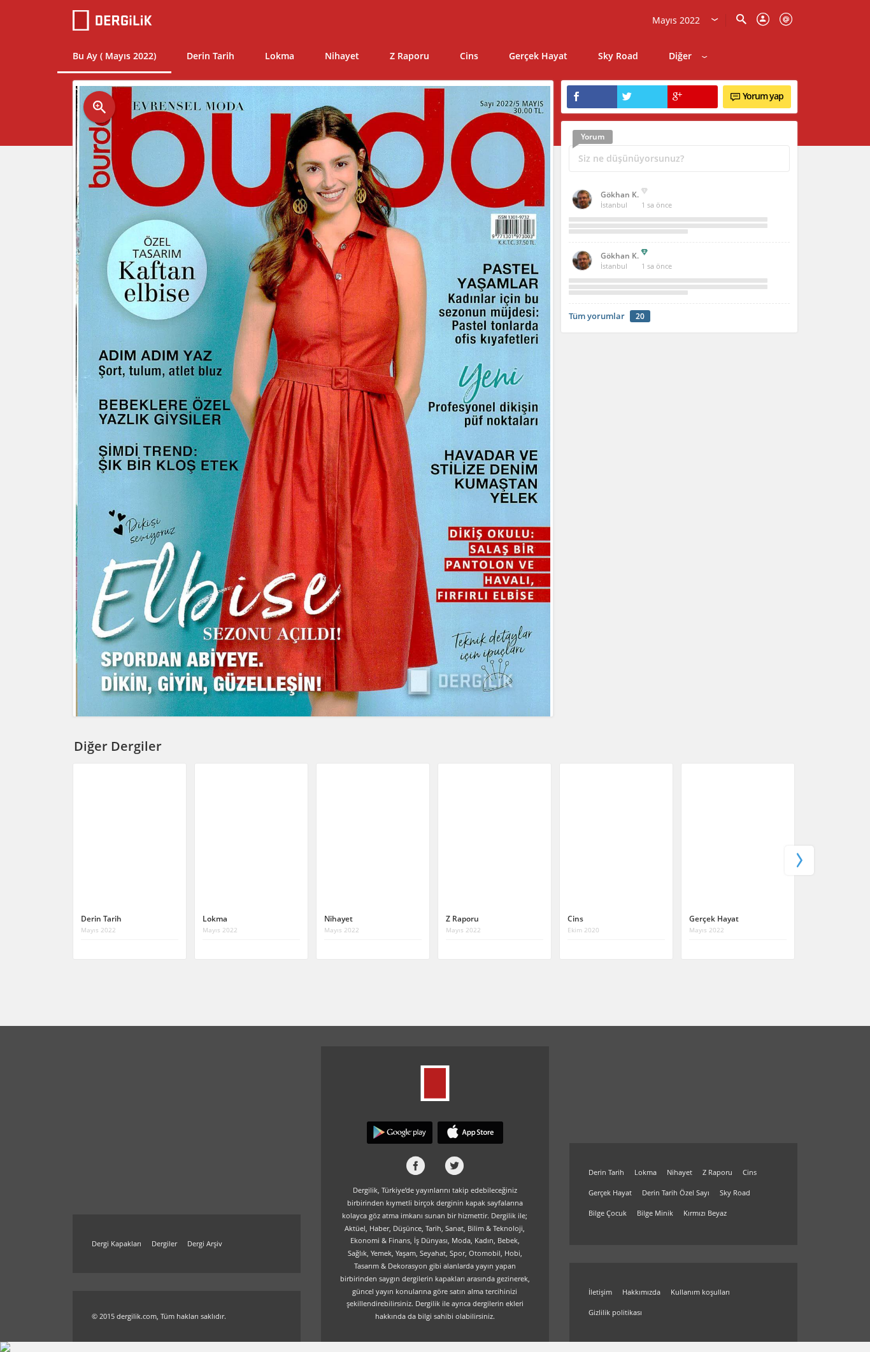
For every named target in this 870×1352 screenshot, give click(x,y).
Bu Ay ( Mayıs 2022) (114, 56)
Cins (469, 56)
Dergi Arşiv (204, 1243)
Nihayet (342, 56)
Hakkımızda (641, 1292)
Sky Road (618, 56)
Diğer (680, 56)
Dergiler (164, 1243)
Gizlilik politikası (615, 1312)
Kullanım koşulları (700, 1292)
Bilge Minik (655, 1213)
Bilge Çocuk (607, 1213)
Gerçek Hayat (538, 56)
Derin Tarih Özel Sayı (676, 1192)
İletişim (600, 1292)
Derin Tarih (210, 56)
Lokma (279, 56)
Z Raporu (409, 56)
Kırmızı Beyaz (705, 1213)
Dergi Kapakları (116, 1243)
